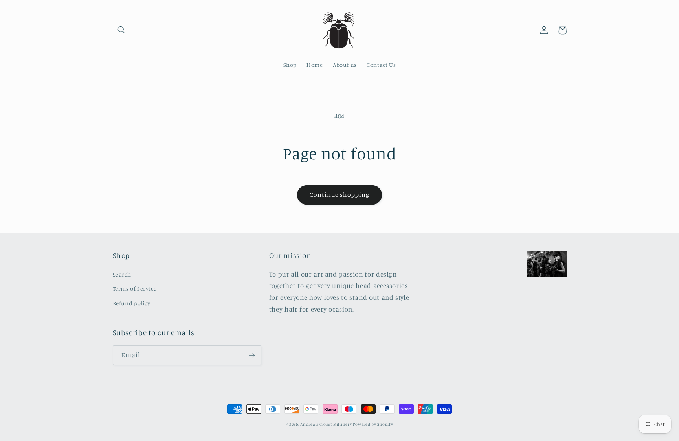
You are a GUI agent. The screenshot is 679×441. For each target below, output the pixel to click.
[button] (122, 30)
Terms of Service (135, 288)
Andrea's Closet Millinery (326, 424)
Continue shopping (340, 194)
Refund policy (131, 303)
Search (122, 274)
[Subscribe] (251, 355)
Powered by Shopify (373, 424)
